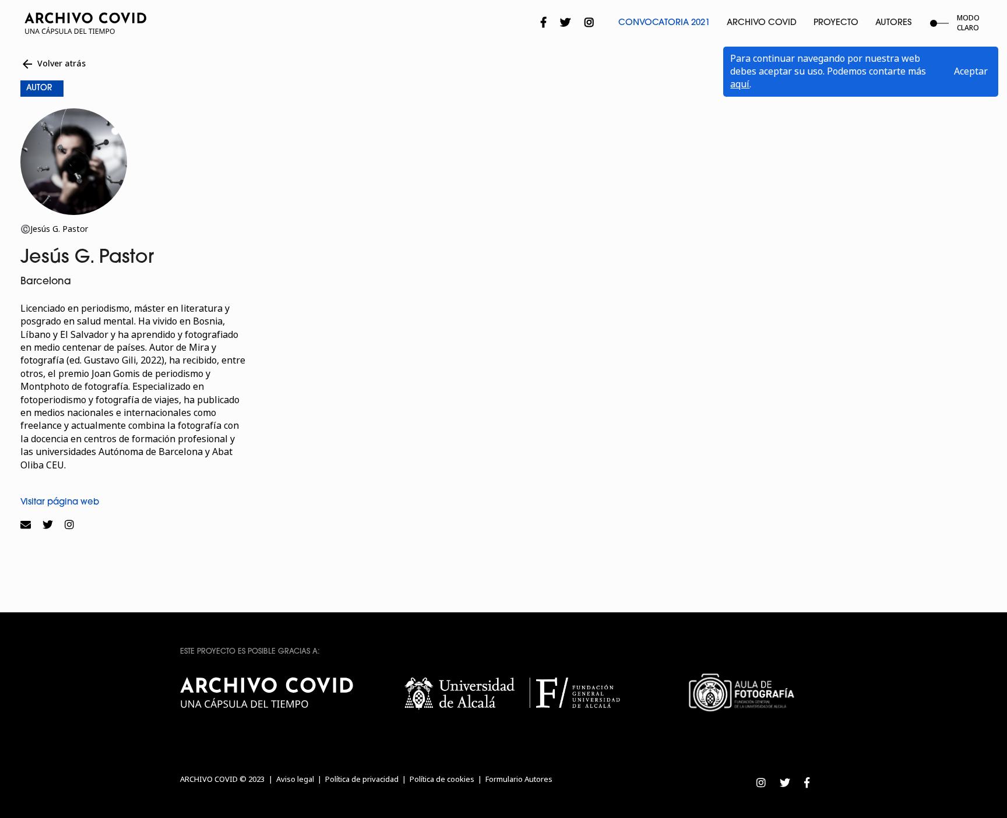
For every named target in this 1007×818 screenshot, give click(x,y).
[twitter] (48, 525)
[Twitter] (565, 22)
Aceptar (971, 71)
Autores (893, 23)
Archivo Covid (762, 23)
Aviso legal (295, 779)
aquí (739, 84)
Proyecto (836, 23)
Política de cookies (442, 779)
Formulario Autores (518, 779)
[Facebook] (543, 22)
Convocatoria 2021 (664, 23)
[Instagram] (589, 22)
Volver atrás (53, 64)
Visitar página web (59, 502)
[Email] (28, 525)
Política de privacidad (362, 779)
